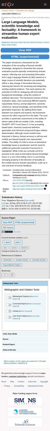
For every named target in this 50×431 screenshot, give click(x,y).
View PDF (25, 50)
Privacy (7, 386)
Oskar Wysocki (23, 42)
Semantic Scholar (39, 260)
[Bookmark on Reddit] (12, 275)
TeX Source (8, 227)
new (5, 248)
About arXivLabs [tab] (9, 350)
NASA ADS (7, 260)
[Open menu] (45, 4)
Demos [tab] (5, 339)
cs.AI (23, 251)
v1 (21, 17)
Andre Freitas (12, 45)
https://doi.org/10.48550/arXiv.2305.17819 (28, 186)
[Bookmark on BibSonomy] (5, 275)
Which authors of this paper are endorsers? (21, 361)
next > (18, 242)
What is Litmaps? (25, 311)
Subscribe (32, 381)
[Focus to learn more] (45, 186)
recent (14, 248)
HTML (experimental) (25, 56)
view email (29, 200)
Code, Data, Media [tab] (10, 334)
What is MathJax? (19, 363)
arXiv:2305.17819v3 (22, 183)
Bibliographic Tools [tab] (10, 283)
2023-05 (24, 248)
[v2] (3, 206)
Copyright (44, 381)
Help (12, 381)
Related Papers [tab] (9, 344)
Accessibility (19, 386)
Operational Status (35, 386)
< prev (7, 242)
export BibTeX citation (11, 265)
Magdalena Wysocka (10, 42)
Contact (21, 381)
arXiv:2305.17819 (19, 180)
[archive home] (8, 4)
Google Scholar (22, 260)
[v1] (3, 203)
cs (20, 251)
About (3, 381)
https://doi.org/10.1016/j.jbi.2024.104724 (28, 189)
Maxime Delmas (36, 42)
